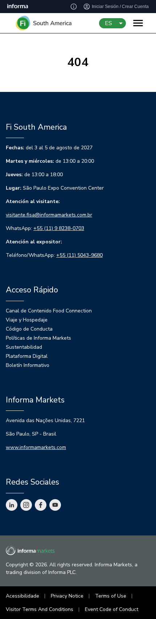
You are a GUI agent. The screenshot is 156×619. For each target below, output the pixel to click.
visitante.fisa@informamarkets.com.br (49, 214)
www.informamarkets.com (36, 447)
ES (108, 23)
